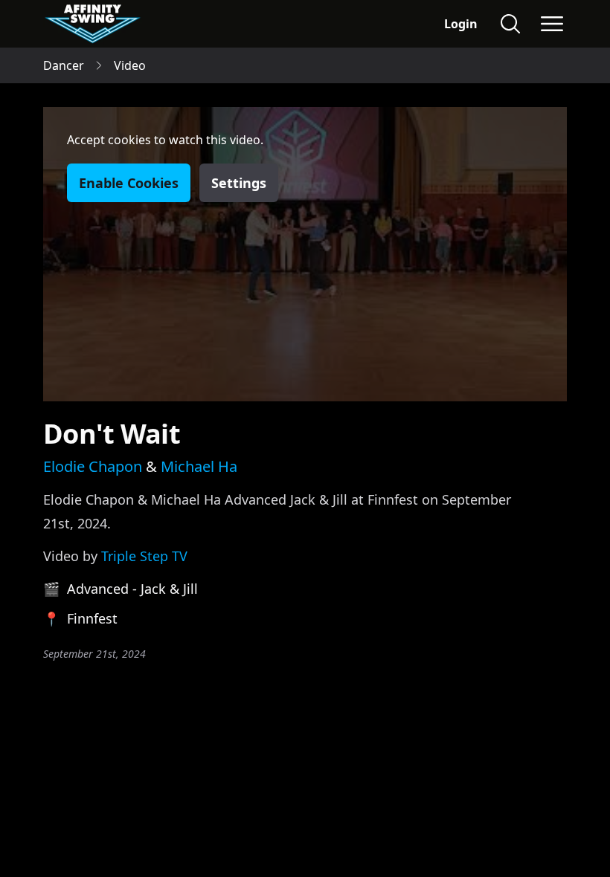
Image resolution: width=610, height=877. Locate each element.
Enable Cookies (129, 183)
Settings (238, 183)
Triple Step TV (144, 556)
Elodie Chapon (92, 466)
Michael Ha (199, 466)
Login (461, 24)
